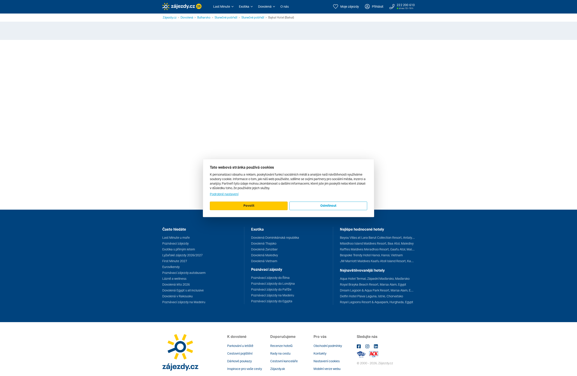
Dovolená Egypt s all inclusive (183, 290)
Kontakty (320, 353)
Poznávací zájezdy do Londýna (273, 283)
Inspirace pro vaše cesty (244, 369)
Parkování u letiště (240, 346)
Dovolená (187, 17)
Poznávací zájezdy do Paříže (271, 289)
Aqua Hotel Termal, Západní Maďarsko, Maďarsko (375, 278)
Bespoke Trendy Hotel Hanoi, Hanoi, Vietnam (371, 255)
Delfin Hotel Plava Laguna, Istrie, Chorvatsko (371, 296)
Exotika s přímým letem (178, 249)
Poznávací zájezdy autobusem (184, 273)
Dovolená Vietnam (264, 261)
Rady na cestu (280, 353)
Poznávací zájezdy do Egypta (271, 301)
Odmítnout (328, 205)
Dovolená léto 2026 (176, 284)
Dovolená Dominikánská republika (275, 237)
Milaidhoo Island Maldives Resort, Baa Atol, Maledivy (377, 243)
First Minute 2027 (174, 261)
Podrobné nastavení (224, 194)
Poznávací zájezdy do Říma (270, 278)
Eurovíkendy (171, 267)
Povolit (248, 205)
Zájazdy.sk (277, 369)
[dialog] (288, 188)
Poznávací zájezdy (175, 243)
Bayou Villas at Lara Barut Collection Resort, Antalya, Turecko (377, 237)
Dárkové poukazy (239, 361)
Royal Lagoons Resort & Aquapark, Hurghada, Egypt (376, 302)
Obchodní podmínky (328, 346)
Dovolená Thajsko (263, 243)
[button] (223, 6)
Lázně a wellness (174, 278)
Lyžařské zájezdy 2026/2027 (182, 255)
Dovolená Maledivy (264, 255)
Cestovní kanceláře (284, 361)
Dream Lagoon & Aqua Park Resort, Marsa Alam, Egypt (377, 290)
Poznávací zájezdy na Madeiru (183, 302)
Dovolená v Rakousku (177, 296)
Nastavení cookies (327, 361)
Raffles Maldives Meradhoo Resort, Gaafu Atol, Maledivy (377, 249)
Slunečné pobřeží (226, 17)
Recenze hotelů (281, 346)
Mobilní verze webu (327, 369)
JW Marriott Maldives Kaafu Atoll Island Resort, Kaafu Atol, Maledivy (377, 261)
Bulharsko (204, 17)
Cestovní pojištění (239, 353)
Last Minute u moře (176, 237)
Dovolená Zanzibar (264, 249)
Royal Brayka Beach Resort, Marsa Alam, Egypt (373, 284)
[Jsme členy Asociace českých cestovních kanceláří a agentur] (363, 354)
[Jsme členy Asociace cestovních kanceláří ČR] (373, 354)
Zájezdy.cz (169, 17)
